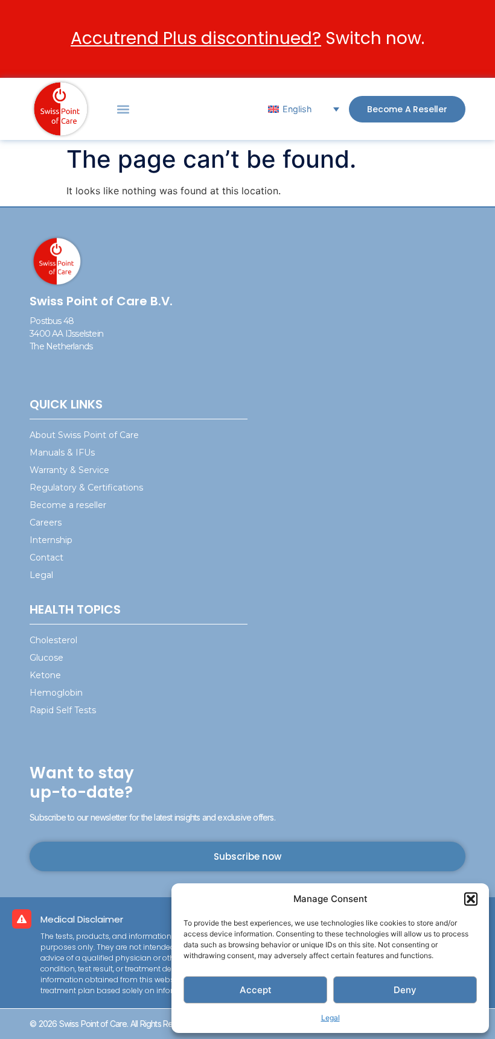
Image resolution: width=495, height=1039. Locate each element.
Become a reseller (68, 505)
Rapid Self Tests (63, 710)
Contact (46, 557)
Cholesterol (53, 640)
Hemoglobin (56, 692)
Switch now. (247, 38)
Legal (330, 1017)
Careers (46, 522)
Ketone (45, 675)
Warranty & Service (69, 470)
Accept (256, 990)
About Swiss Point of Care (84, 435)
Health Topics (75, 609)
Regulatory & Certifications (86, 487)
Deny (405, 990)
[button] (471, 899)
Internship (51, 540)
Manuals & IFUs (62, 452)
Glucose (46, 657)
